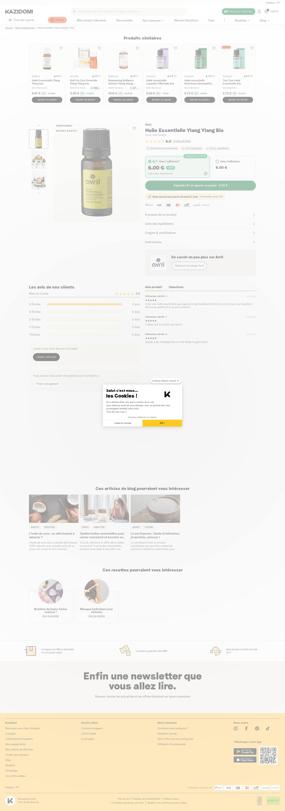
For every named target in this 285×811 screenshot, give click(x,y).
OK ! (162, 423)
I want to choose (122, 423)
